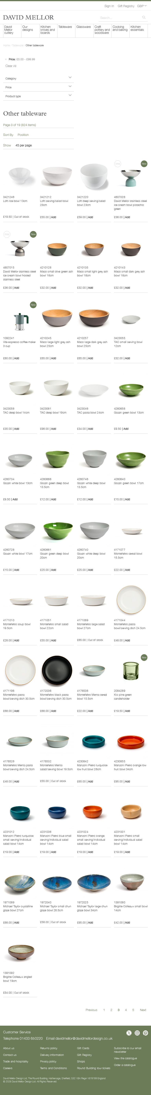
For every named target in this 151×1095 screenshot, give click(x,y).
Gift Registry (126, 6)
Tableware (65, 26)
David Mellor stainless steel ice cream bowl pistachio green (130, 205)
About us (8, 1048)
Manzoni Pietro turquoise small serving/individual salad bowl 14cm (18, 839)
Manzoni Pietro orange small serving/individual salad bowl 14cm (91, 839)
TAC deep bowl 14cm (16, 412)
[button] (141, 6)
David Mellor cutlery (8, 29)
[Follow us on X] (129, 1033)
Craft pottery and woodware (102, 29)
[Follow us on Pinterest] (145, 1033)
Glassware (83, 26)
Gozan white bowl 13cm (17, 483)
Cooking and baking (120, 28)
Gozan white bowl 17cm (17, 553)
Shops (81, 1061)
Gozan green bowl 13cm (129, 412)
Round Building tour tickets (93, 1068)
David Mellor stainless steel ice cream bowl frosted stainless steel (19, 275)
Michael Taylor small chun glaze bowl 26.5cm (55, 908)
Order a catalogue (124, 1065)
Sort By (8, 134)
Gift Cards (83, 1048)
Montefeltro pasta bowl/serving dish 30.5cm (19, 696)
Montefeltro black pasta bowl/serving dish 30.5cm (56, 696)
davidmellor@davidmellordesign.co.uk (83, 1038)
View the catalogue (125, 1058)
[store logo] (28, 17)
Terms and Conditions (53, 1068)
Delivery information (52, 1055)
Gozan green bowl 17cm (129, 483)
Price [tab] (8, 87)
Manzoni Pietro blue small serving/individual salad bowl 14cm (56, 839)
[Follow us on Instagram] (137, 1033)
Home (7, 45)
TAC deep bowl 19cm (53, 412)
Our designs (27, 28)
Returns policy (48, 1048)
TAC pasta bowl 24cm (90, 412)
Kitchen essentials (137, 28)
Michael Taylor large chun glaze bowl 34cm (92, 908)
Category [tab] (11, 78)
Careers (7, 1068)
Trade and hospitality (15, 1061)
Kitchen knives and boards (48, 29)
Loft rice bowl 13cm (15, 201)
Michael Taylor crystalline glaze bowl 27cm (18, 908)
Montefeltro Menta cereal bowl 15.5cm (92, 696)
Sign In (109, 6)
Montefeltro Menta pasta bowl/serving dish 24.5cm (19, 767)
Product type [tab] (13, 96)
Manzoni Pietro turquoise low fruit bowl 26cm (92, 767)
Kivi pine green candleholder (123, 696)
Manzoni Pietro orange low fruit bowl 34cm (130, 767)
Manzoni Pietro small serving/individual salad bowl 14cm (128, 839)
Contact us (10, 1055)
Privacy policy (48, 1061)
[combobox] (123, 18)
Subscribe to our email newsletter (127, 1050)
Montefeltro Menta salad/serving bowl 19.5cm (56, 767)
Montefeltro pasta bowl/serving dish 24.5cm (129, 626)
